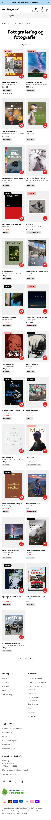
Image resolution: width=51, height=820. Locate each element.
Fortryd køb (32, 716)
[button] (7, 93)
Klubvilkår (6, 745)
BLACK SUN (30, 224)
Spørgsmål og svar (35, 678)
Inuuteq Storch (7, 457)
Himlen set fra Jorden (34, 82)
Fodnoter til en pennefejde (35, 550)
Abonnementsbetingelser (12, 728)
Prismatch (32, 693)
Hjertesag (6, 686)
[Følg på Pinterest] (16, 781)
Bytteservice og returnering (34, 698)
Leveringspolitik (22, 813)
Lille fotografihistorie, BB (11, 224)
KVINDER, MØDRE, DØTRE (35, 178)
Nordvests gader (32, 410)
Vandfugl (29, 131)
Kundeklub (32, 712)
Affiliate (5, 682)
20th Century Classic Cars (35, 597)
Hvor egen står (7, 271)
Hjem (4, 23)
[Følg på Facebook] (4, 781)
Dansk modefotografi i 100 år (13, 410)
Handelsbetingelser (10, 740)
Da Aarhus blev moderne (11, 643)
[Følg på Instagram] (10, 781)
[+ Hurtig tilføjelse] (21, 76)
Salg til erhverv (33, 704)
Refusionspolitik (33, 811)
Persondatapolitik (9, 749)
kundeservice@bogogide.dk (17, 770)
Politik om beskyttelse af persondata (14, 811)
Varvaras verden (8, 364)
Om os (4, 678)
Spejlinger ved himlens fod (11, 597)
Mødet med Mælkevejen (10, 550)
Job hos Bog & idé (9, 695)
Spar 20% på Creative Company (25, 2)
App (29, 708)
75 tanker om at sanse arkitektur (37, 271)
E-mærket (6, 736)
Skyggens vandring (9, 317)
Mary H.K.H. (30, 457)
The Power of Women (33, 504)
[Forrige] (2, 2)
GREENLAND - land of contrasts (37, 317)
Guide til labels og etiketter (35, 687)
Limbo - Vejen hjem (32, 364)
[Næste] (48, 2)
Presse (4, 690)
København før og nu (9, 82)
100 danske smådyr (9, 131)
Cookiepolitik (7, 732)
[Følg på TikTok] (22, 781)
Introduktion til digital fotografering (13, 178)
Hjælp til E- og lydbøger (37, 682)
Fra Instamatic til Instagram (12, 504)
